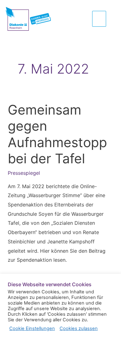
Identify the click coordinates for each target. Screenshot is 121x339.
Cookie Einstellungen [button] (32, 328)
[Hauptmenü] (99, 18)
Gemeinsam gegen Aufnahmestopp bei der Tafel (57, 134)
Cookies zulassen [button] (79, 328)
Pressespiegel (24, 173)
